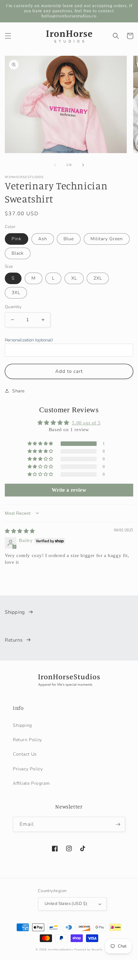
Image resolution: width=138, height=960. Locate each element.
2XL (97, 278)
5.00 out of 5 (86, 422)
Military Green (107, 239)
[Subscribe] (118, 824)
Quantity (13, 307)
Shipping (15, 612)
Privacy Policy (28, 769)
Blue (69, 239)
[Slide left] (55, 165)
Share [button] (18, 391)
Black (18, 253)
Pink (17, 239)
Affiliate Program (31, 783)
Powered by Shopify (88, 949)
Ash (42, 239)
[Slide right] (83, 165)
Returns (13, 640)
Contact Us (25, 754)
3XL (16, 293)
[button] (8, 36)
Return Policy (27, 740)
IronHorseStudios (60, 949)
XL (74, 278)
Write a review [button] (69, 490)
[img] (20, 531)
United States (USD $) (66, 904)
